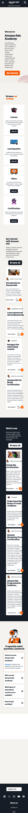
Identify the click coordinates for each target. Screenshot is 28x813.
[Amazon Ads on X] (9, 797)
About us (14, 803)
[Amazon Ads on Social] (19, 797)
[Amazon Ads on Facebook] (23, 797)
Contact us (14, 807)
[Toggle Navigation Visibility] (2, 2)
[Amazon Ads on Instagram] (14, 797)
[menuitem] (4, 797)
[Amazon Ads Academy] (14, 2)
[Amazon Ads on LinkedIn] (4, 797)
